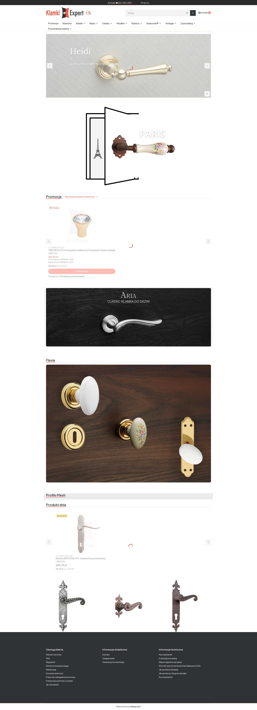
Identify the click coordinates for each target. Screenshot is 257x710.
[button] (193, 13)
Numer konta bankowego (57, 666)
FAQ (48, 658)
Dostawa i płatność (54, 673)
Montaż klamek (165, 654)
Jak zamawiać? (52, 684)
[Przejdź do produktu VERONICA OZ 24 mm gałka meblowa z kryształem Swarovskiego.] (81, 225)
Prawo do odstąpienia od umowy (60, 677)
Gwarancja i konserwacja (113, 662)
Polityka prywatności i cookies (59, 681)
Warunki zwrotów (53, 654)
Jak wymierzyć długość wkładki (172, 673)
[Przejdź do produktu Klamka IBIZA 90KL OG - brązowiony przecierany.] (89, 534)
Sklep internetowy (127, 707)
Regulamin (50, 662)
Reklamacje (51, 669)
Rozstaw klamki (166, 677)
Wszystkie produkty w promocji (80, 196)
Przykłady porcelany (168, 658)
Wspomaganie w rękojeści (170, 662)
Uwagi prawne (108, 658)
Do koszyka (82, 271)
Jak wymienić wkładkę (168, 669)
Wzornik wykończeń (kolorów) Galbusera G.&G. (180, 666)
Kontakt (106, 654)
